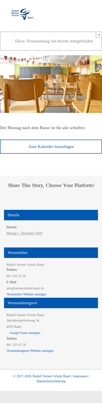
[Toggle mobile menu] (93, 13)
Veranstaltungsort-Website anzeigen (30, 351)
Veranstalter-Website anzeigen (26, 294)
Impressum (80, 376)
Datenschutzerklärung (51, 381)
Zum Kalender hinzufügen (51, 146)
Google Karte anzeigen (25, 333)
